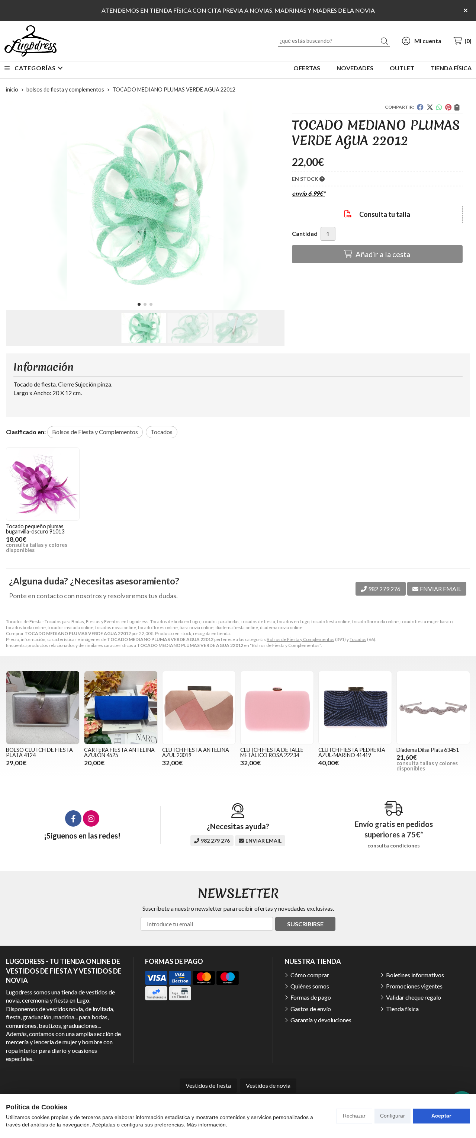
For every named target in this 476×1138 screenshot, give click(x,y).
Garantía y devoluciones (320, 1019)
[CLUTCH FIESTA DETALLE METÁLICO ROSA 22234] (277, 707)
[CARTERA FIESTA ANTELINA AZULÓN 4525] (120, 707)
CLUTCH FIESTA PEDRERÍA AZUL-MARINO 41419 (351, 752)
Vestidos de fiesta (208, 1085)
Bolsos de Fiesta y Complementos (300, 639)
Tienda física (402, 1008)
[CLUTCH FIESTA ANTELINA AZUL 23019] (199, 707)
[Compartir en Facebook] (420, 107)
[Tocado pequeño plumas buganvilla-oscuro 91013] (42, 484)
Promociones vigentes (414, 986)
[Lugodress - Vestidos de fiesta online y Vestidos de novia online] (30, 41)
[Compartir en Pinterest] (448, 107)
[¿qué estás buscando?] (334, 40)
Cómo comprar (309, 974)
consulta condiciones (393, 846)
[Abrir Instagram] (91, 818)
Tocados (358, 639)
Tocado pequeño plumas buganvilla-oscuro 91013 (35, 529)
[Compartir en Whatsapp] (439, 107)
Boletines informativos (415, 974)
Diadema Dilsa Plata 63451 (427, 750)
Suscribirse (305, 923)
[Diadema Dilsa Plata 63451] (433, 707)
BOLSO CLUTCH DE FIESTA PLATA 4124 (39, 752)
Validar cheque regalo (413, 997)
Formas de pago (310, 997)
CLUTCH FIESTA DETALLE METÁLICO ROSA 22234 (271, 752)
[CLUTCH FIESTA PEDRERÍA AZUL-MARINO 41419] (355, 707)
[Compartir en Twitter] (430, 107)
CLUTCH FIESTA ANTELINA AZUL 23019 (195, 752)
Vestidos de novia (268, 1085)
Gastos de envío (310, 1008)
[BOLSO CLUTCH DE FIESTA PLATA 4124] (42, 707)
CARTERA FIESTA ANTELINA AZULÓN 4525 (119, 752)
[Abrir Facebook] (73, 818)
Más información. (207, 1125)
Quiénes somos (309, 986)
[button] (139, 304)
